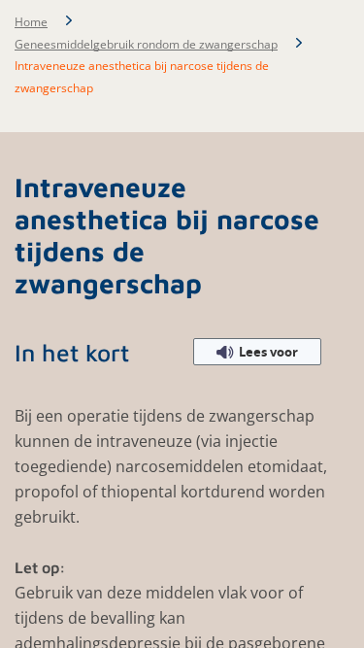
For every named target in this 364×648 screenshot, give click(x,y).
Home (31, 22)
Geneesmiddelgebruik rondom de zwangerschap (146, 44)
